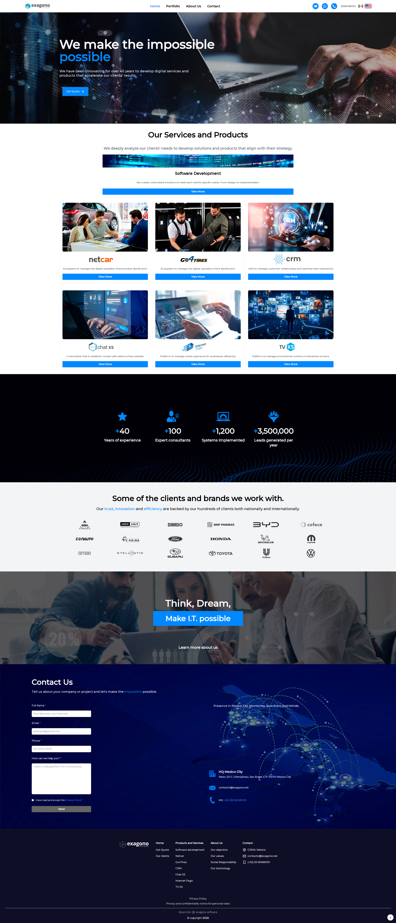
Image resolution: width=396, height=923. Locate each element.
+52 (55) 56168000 (235, 800)
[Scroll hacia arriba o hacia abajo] (390, 917)
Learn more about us (198, 647)
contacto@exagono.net (234, 787)
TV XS (179, 886)
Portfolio (173, 6)
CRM (178, 868)
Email (36, 723)
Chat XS (180, 874)
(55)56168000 (348, 6)
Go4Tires (181, 862)
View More (198, 191)
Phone (37, 740)
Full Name (39, 705)
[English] (368, 6)
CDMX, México (257, 849)
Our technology (220, 868)
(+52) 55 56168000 (259, 862)
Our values (217, 856)
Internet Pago (184, 880)
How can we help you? (47, 758)
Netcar (179, 856)
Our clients (162, 856)
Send (61, 809)
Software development (189, 849)
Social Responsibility (223, 862)
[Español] (360, 6)
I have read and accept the (58, 800)
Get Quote (162, 849)
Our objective (219, 849)
